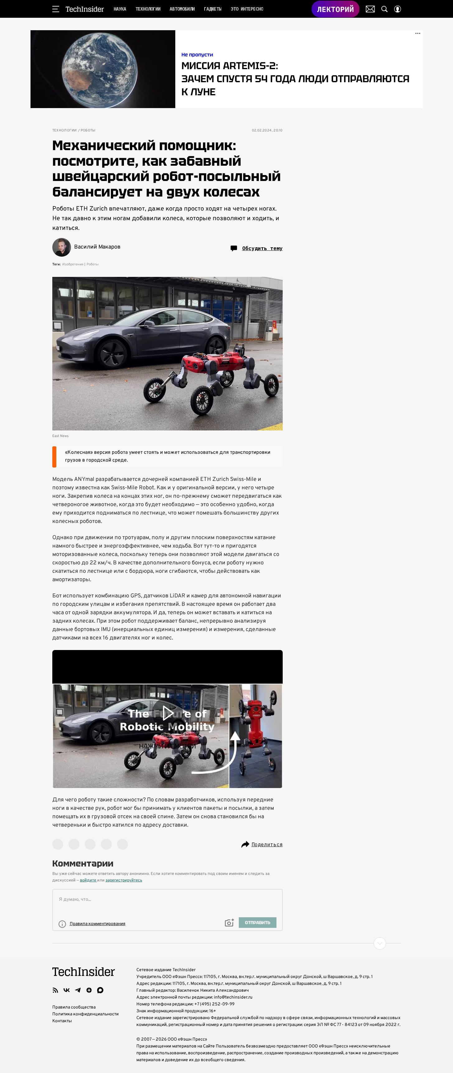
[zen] (89, 990)
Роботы (88, 131)
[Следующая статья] (226, 943)
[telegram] (78, 990)
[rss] (55, 990)
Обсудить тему (262, 248)
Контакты (62, 1021)
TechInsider (84, 9)
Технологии (64, 131)
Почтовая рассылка (370, 9)
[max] (100, 990)
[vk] (67, 990)
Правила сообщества (74, 1007)
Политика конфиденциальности (85, 1014)
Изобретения (72, 264)
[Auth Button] (397, 9)
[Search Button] (384, 9)
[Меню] (55, 9)
